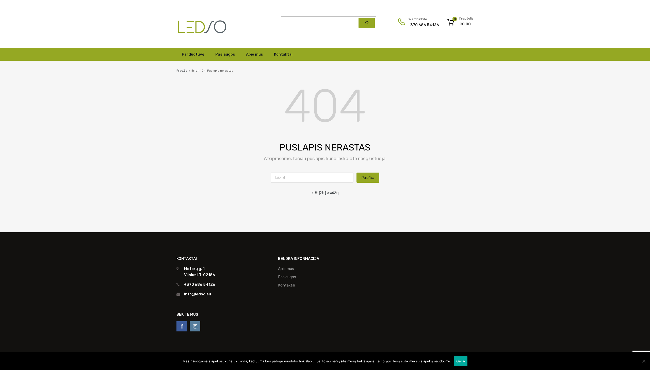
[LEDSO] (201, 36)
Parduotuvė (193, 54)
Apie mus (254, 54)
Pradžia (181, 70)
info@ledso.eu (197, 294)
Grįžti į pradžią (327, 193)
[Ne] (643, 361)
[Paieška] (367, 23)
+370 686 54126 (420, 25)
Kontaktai (283, 54)
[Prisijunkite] (181, 326)
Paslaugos (225, 54)
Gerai (460, 361)
